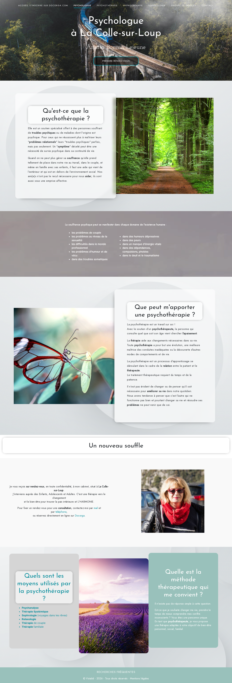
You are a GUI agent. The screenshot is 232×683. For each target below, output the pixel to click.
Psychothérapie (107, 5)
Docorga (80, 515)
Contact (208, 5)
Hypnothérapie (133, 5)
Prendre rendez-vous (116, 61)
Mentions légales (139, 678)
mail (96, 508)
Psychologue (82, 5)
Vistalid (90, 678)
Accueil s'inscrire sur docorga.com (43, 5)
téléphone (60, 512)
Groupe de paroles (183, 5)
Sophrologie (157, 5)
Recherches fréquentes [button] (116, 672)
